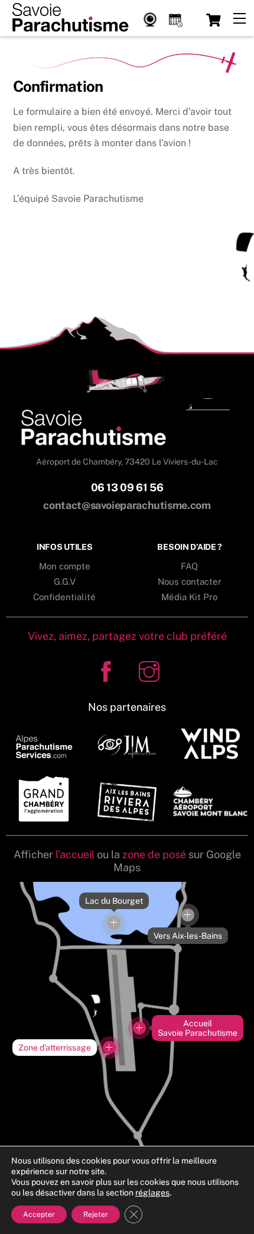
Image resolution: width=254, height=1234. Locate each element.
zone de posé (154, 854)
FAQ (189, 566)
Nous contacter (190, 581)
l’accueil (75, 854)
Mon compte (64, 566)
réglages (152, 1192)
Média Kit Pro (189, 597)
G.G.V (65, 581)
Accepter (39, 1214)
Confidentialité (64, 597)
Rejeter (95, 1214)
